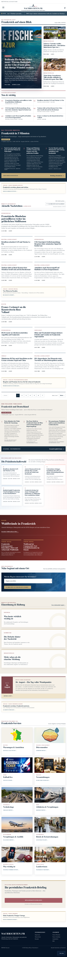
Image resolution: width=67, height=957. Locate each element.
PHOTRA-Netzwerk (5, 947)
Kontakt (37, 939)
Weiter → (62, 395)
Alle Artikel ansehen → (60, 201)
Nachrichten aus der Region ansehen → (17, 587)
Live (4, 13)
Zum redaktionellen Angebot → (58, 605)
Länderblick (55, 939)
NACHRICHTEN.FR (13, 933)
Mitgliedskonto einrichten (33, 900)
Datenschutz (38, 937)
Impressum (37, 934)
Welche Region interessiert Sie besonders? (20, 576)
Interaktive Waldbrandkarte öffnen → (10, 531)
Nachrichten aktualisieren (55, 203)
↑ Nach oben (61, 953)
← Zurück (4, 395)
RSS (54, 941)
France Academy (56, 937)
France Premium (56, 934)
